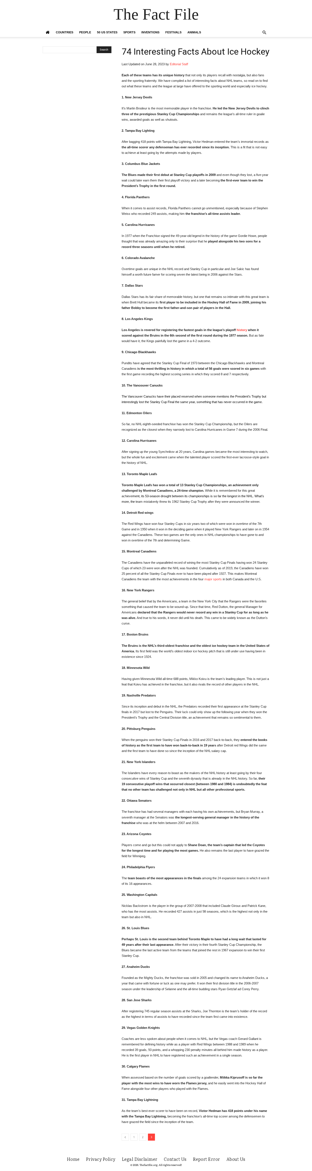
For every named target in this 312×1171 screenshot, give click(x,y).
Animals (194, 32)
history (242, 330)
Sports (129, 32)
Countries (64, 32)
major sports (213, 579)
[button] (264, 33)
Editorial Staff (179, 64)
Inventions (150, 32)
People (85, 32)
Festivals (173, 32)
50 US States (107, 32)
